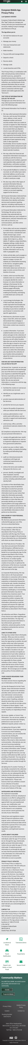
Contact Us (21, 1011)
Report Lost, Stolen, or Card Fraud (7, 967)
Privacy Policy (7, 1006)
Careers (7, 1011)
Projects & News (8, 994)
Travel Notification (7, 955)
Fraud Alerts (21, 954)
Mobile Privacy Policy (21, 1006)
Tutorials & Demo (21, 943)
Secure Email (21, 965)
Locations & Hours (7, 944)
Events (7, 990)
